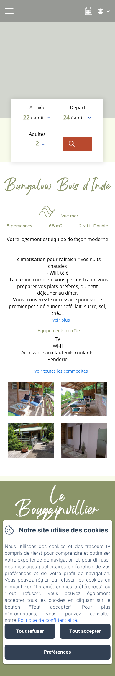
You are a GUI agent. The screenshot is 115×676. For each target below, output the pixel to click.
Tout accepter (85, 631)
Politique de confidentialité (47, 620)
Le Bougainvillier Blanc (57, 513)
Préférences (57, 652)
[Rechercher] (77, 144)
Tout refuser (30, 631)
